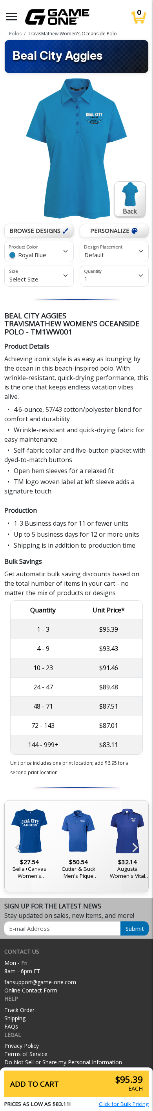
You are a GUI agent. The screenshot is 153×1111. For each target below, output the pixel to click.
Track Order (19, 1010)
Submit (135, 928)
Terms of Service (25, 1054)
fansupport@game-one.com (40, 982)
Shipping (15, 1018)
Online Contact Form (30, 990)
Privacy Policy (21, 1045)
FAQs (11, 1026)
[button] (11, 17)
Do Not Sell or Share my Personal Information (63, 1062)
